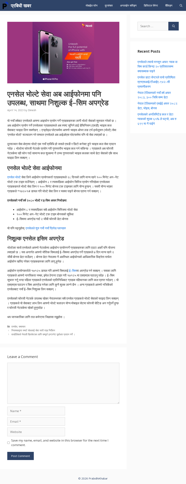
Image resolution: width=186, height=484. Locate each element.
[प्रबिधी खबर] (5, 5)
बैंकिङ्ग (168, 5)
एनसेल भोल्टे (14, 177)
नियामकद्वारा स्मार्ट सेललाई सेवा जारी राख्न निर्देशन (33, 330)
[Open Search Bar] (181, 5)
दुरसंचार (109, 5)
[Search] (173, 26)
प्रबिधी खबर (21, 5)
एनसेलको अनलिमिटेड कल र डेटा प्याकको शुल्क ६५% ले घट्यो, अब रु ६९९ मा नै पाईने (157, 119)
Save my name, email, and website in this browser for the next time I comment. (59, 442)
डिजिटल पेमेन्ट (151, 5)
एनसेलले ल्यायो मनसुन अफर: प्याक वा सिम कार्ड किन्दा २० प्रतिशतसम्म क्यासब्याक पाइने (157, 66)
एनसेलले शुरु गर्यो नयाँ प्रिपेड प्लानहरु (46, 228)
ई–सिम (72, 271)
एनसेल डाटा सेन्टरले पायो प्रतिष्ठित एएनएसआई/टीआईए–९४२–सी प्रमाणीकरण (156, 82)
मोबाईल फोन (92, 5)
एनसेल (14, 326)
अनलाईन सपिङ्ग (128, 5)
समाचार (22, 326)
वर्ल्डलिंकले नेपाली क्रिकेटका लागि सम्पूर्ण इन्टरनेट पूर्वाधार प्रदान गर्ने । (43, 334)
